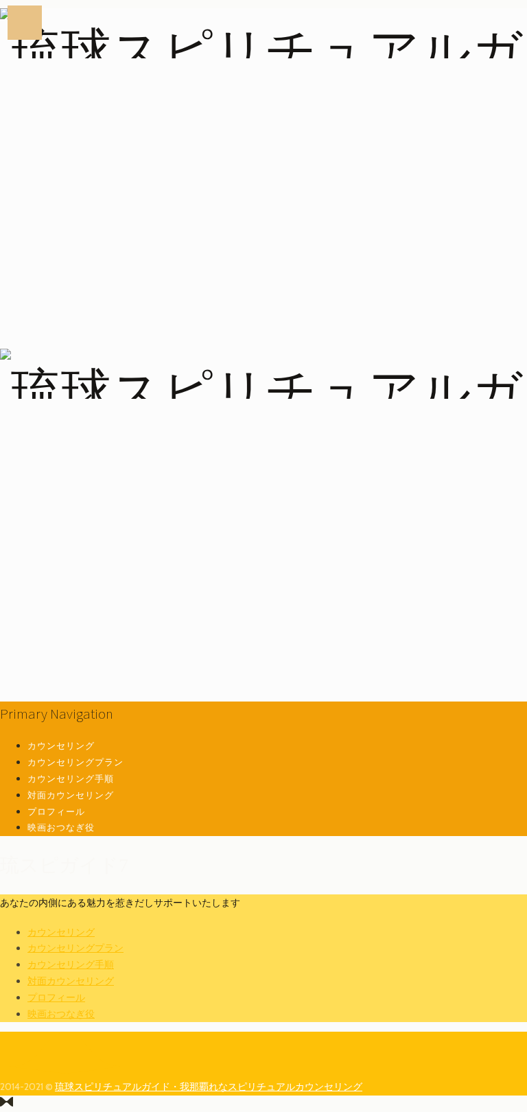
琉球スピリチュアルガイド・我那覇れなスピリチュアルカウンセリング (208, 1086)
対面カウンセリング (70, 794)
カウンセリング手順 (70, 778)
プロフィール (56, 811)
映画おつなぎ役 (61, 827)
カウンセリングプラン (75, 761)
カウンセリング (61, 745)
